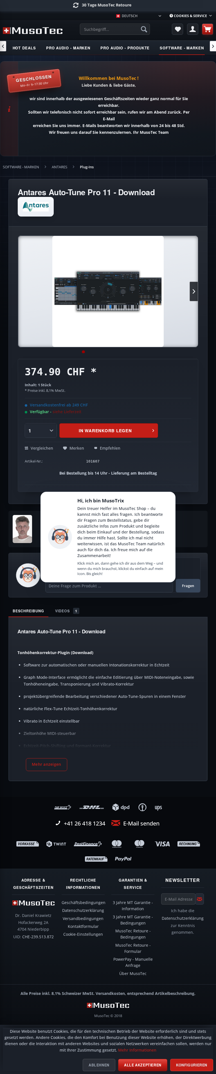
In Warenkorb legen (105, 430)
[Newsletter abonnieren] (199, 899)
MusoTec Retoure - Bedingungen (133, 934)
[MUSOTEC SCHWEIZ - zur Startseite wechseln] (32, 31)
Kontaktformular (83, 926)
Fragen (188, 585)
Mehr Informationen (137, 1050)
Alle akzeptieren (142, 1065)
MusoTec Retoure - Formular (133, 948)
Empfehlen (109, 448)
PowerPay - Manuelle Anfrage (133, 962)
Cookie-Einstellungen (83, 934)
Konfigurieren (191, 1065)
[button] (46, 764)
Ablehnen (99, 1065)
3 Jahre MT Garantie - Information (133, 905)
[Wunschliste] (177, 29)
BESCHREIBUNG (28, 610)
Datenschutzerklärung (83, 910)
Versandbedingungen (83, 918)
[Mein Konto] (192, 29)
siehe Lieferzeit (67, 411)
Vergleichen (41, 448)
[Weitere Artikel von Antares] (36, 207)
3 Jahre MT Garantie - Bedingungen (133, 920)
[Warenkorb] (207, 29)
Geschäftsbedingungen (83, 902)
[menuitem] (190, 15)
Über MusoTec (133, 973)
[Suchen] (144, 29)
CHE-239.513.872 (38, 936)
